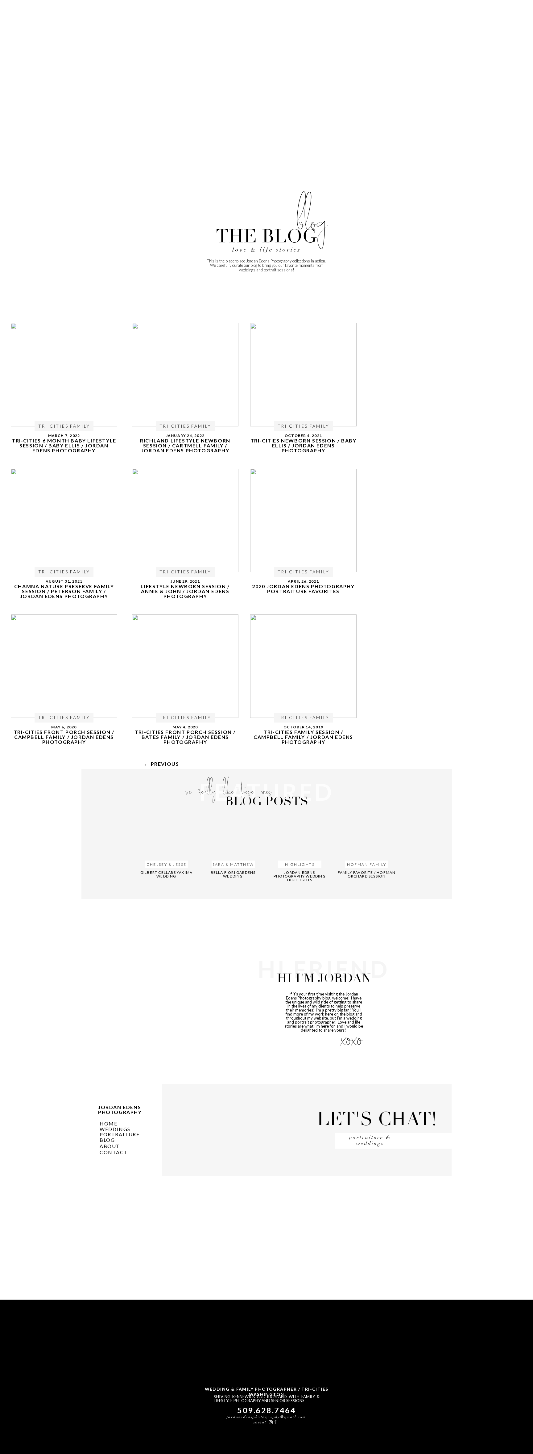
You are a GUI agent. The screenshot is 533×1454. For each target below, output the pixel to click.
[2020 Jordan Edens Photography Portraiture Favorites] (303, 520)
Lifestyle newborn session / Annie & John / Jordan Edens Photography (185, 591)
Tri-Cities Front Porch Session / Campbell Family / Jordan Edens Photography (64, 737)
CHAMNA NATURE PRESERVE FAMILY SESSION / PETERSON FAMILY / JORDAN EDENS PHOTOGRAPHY (64, 591)
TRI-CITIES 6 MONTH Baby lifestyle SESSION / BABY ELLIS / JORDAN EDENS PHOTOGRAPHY (64, 445)
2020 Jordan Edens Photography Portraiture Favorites (303, 588)
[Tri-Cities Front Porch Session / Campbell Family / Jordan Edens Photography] (64, 666)
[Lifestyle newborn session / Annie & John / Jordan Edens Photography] (185, 520)
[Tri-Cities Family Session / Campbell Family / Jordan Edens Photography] (303, 666)
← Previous (161, 764)
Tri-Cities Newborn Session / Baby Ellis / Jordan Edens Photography (303, 445)
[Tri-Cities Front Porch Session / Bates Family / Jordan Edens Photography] (185, 666)
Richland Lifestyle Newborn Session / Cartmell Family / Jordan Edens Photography (185, 445)
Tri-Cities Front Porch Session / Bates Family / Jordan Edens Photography (185, 737)
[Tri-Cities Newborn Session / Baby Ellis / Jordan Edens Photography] (303, 374)
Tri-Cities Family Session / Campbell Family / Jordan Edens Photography (303, 737)
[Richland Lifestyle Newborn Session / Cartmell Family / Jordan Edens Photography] (185, 374)
